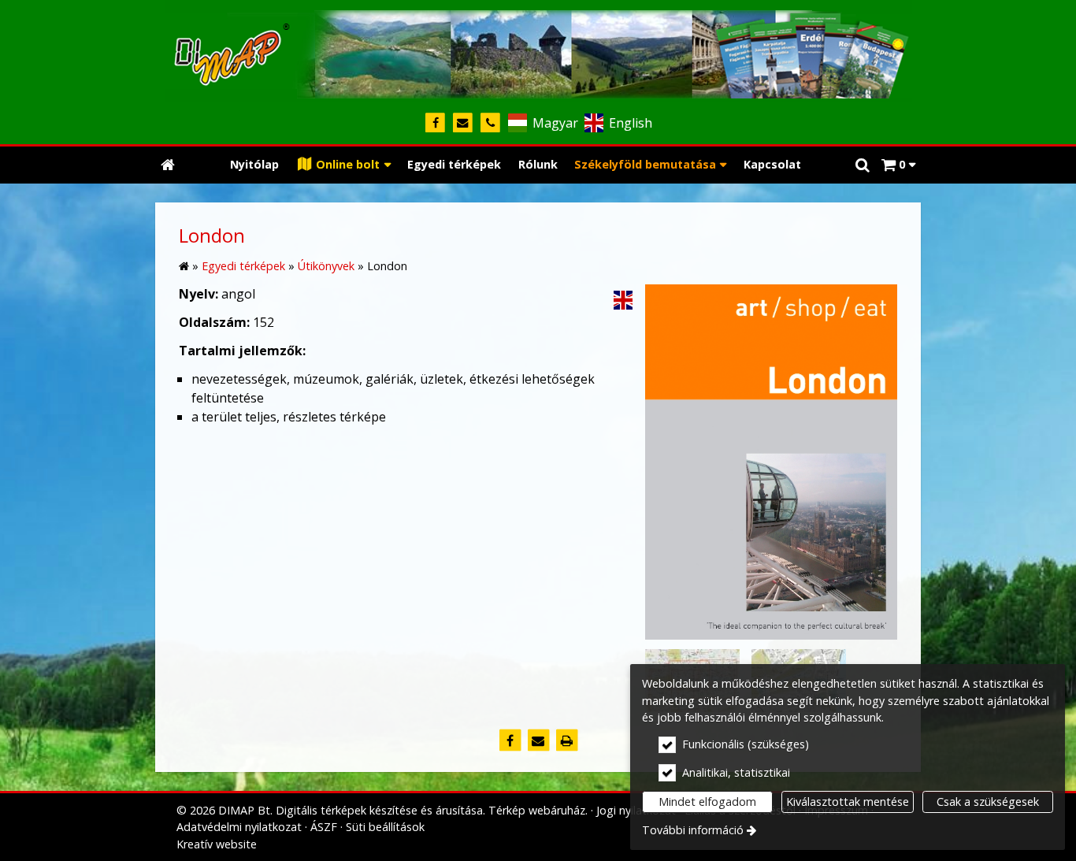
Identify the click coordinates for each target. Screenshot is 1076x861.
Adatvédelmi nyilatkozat (239, 826)
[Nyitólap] (538, 51)
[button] (898, 165)
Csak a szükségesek (988, 801)
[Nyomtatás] (566, 740)
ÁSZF (323, 826)
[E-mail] (462, 123)
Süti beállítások (385, 826)
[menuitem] (167, 165)
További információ (693, 829)
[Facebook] (435, 123)
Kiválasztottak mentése (847, 801)
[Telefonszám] (490, 123)
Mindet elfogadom (707, 801)
